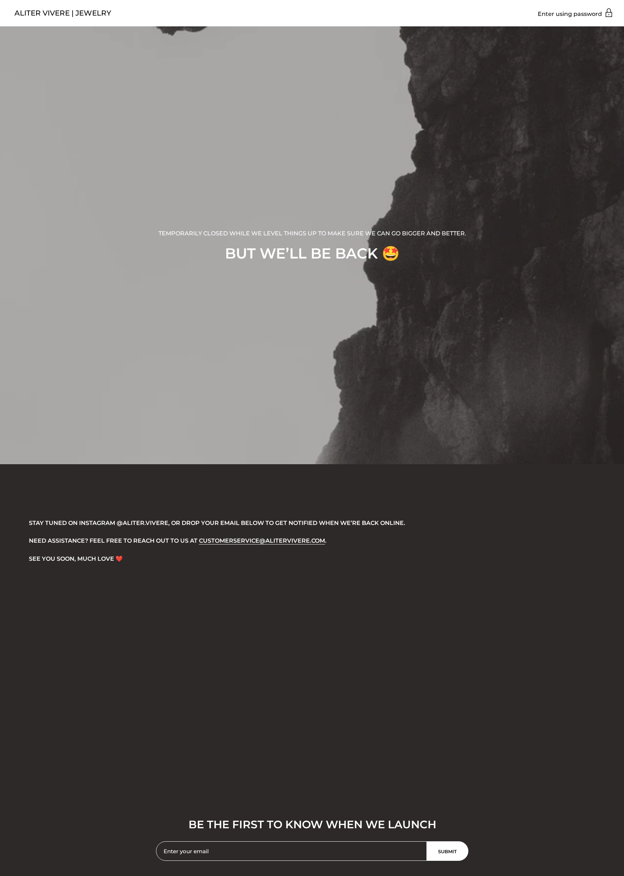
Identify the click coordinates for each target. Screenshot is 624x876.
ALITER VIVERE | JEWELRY (62, 13)
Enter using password (570, 13)
